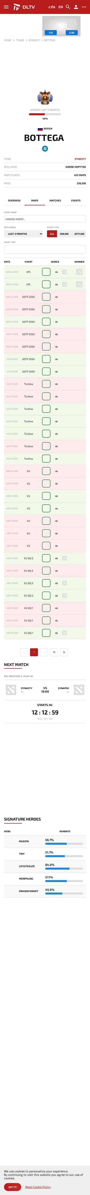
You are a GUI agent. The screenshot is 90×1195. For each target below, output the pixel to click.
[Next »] (64, 652)
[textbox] (45, 219)
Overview (14, 200)
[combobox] (45, 218)
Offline (79, 233)
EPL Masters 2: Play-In (18, 676)
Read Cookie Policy (38, 1187)
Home (7, 40)
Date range (10, 227)
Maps (34, 200)
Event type (53, 227)
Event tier (9, 242)
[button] (82, 26)
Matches (55, 200)
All (52, 233)
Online (64, 233)
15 (54, 652)
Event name (10, 212)
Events (75, 200)
